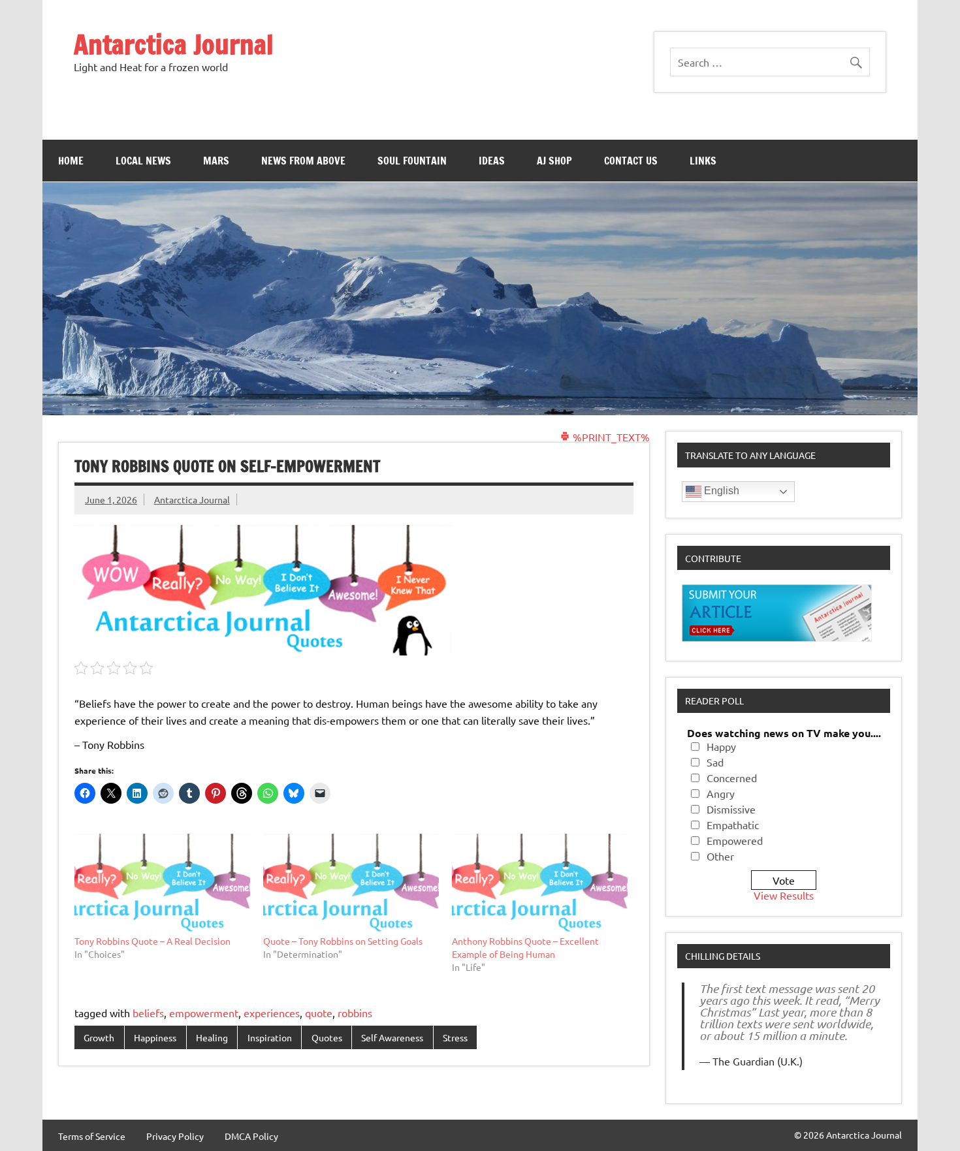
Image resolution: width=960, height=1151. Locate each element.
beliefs (148, 1012)
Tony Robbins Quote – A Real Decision (152, 941)
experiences (272, 1012)
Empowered (735, 840)
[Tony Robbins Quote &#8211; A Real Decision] (162, 884)
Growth (99, 1037)
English (720, 490)
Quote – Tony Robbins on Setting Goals (343, 941)
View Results (784, 895)
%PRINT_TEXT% (610, 436)
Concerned (732, 777)
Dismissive (731, 808)
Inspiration (270, 1037)
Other (720, 855)
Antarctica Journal (174, 44)
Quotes (327, 1037)
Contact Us (631, 160)
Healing (212, 1037)
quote (318, 1012)
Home (71, 160)
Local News (143, 160)
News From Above (303, 160)
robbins (355, 1012)
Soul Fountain (412, 160)
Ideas (492, 160)
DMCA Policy (251, 1136)
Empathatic (733, 824)
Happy (721, 746)
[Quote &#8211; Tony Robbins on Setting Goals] (351, 884)
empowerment (203, 1012)
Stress (455, 1037)
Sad (715, 761)
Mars (216, 160)
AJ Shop (554, 160)
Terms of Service (91, 1136)
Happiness (155, 1037)
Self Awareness (392, 1037)
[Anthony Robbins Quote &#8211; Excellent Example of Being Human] (540, 884)
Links (703, 160)
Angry (721, 793)
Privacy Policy (175, 1136)
